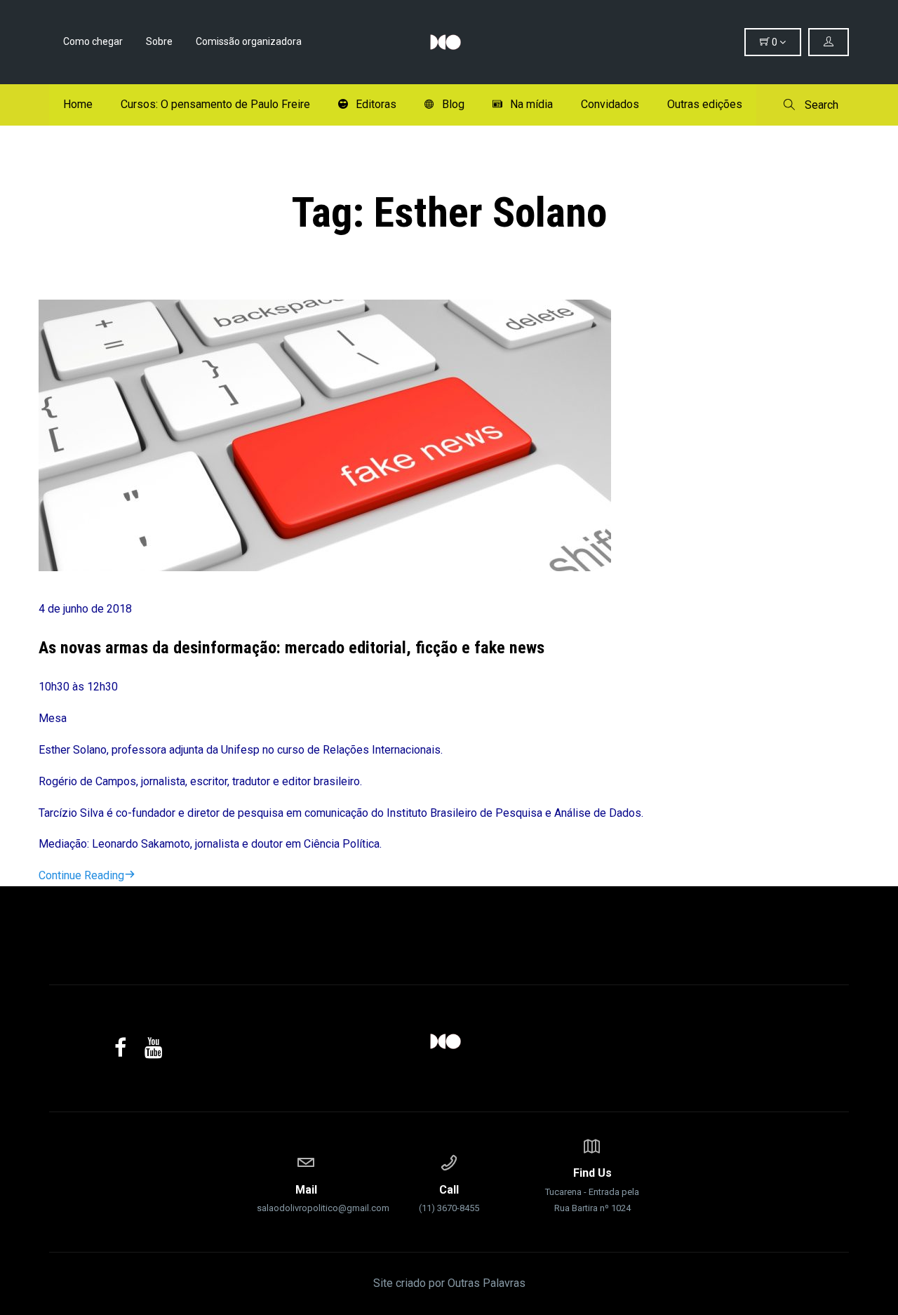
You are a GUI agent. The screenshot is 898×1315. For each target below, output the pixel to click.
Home (78, 104)
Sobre (159, 41)
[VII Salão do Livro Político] (449, 42)
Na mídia (531, 104)
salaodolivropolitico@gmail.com (306, 1198)
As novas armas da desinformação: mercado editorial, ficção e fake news (291, 648)
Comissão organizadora (249, 41)
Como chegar (93, 41)
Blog (453, 104)
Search (820, 105)
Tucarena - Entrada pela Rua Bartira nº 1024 (592, 1189)
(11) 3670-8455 (449, 1198)
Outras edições (704, 104)
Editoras (376, 104)
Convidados (610, 104)
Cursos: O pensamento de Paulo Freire (215, 104)
